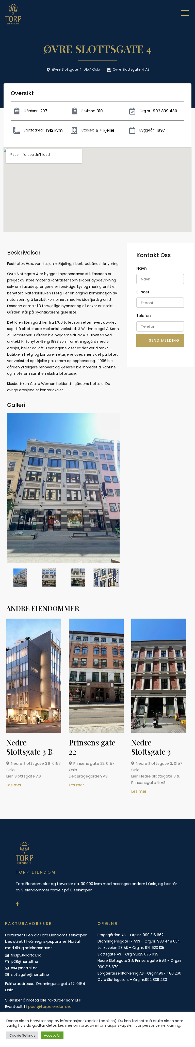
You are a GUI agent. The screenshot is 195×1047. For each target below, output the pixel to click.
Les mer (14, 785)
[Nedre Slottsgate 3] (160, 731)
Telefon (143, 315)
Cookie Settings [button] (22, 1035)
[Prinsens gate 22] (98, 731)
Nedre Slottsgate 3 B (29, 747)
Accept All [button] (52, 1035)
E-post (143, 292)
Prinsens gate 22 (92, 747)
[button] (12, 578)
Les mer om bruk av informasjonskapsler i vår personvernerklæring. (119, 1025)
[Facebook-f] (17, 904)
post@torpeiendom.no (50, 1006)
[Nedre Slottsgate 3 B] (35, 731)
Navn (141, 268)
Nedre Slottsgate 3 (151, 747)
